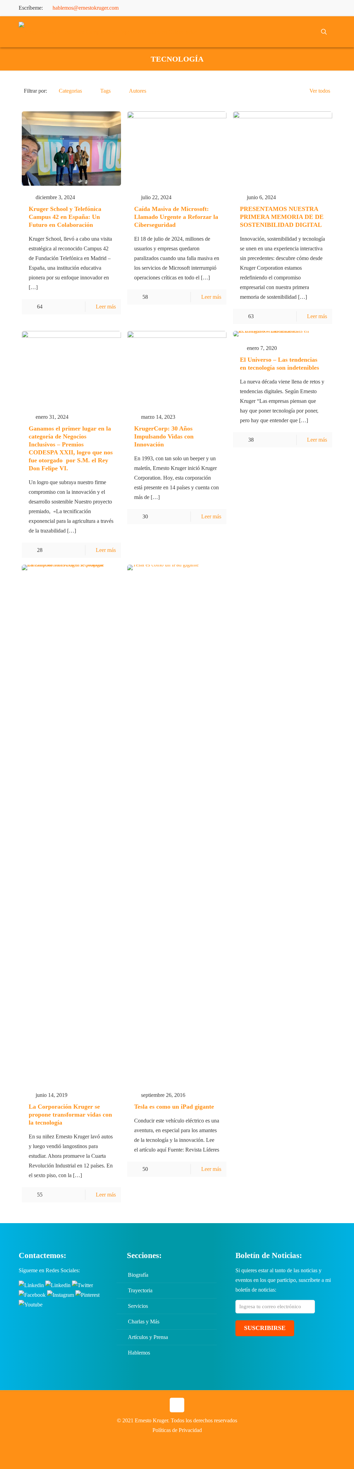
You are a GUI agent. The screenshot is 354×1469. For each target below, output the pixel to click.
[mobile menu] (300, 32)
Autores (137, 91)
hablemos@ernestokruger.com (86, 8)
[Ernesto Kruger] (108, 31)
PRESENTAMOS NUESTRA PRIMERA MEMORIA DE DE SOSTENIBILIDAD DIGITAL (282, 216)
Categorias (70, 91)
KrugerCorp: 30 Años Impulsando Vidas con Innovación (164, 436)
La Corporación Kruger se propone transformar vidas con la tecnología (70, 1114)
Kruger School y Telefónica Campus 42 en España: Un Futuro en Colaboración (65, 216)
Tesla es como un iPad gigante (174, 1106)
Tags (105, 91)
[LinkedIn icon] (296, 8)
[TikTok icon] (331, 8)
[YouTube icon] (288, 8)
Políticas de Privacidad (177, 1430)
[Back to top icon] (177, 1405)
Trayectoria (140, 1290)
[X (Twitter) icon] (279, 8)
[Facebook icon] (270, 8)
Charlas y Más (143, 1321)
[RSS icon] (322, 8)
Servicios (138, 1306)
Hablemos (139, 1353)
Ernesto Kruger (151, 1420)
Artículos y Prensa (148, 1337)
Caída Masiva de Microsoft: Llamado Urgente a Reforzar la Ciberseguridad (176, 216)
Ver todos (319, 91)
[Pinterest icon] (305, 8)
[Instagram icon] (314, 8)
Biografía (138, 1275)
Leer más (106, 306)
